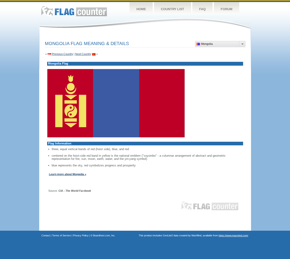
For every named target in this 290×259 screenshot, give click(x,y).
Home (141, 9)
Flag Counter (74, 11)
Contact (45, 235)
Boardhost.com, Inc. (104, 235)
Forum (226, 9)
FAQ (202, 9)
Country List (172, 9)
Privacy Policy (81, 235)
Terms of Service (61, 235)
